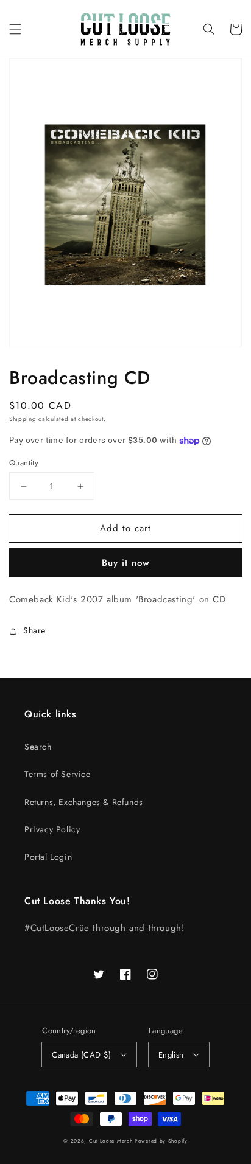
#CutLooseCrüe (57, 928)
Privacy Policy (52, 829)
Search (38, 747)
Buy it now (126, 563)
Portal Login (48, 857)
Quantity (23, 463)
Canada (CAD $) (81, 1055)
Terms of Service (57, 774)
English (171, 1055)
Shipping (23, 418)
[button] (15, 29)
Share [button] (34, 630)
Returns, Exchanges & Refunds (83, 802)
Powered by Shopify (161, 1141)
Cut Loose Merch (111, 1141)
